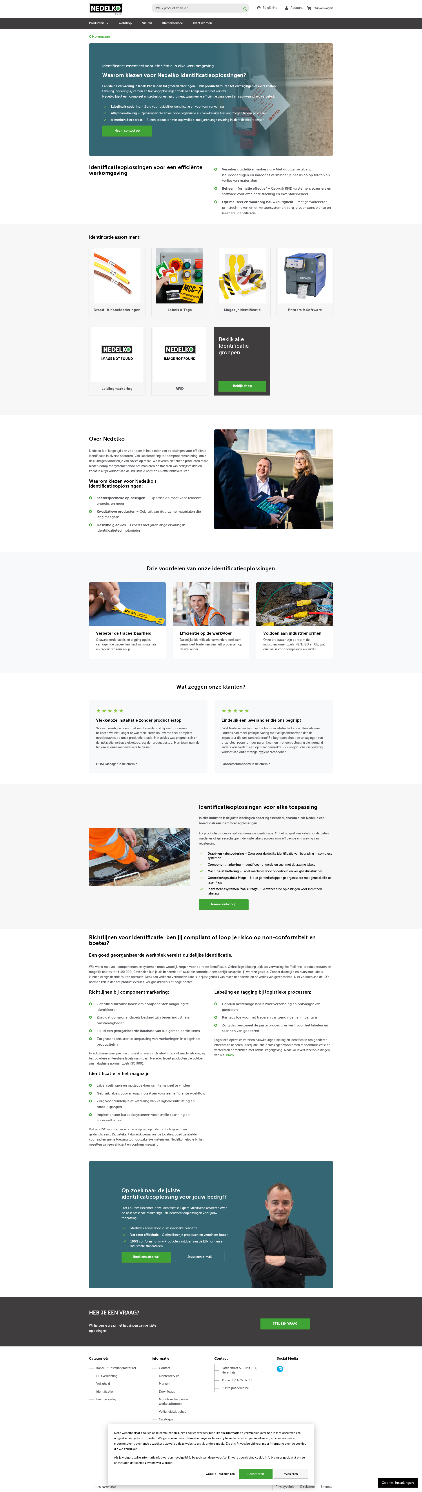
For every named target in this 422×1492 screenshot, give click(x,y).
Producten (96, 23)
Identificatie (104, 1391)
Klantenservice (172, 23)
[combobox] (200, 8)
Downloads (167, 1391)
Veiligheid (103, 1383)
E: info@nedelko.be (235, 1388)
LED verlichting (106, 1376)
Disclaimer (307, 1486)
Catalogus (166, 1419)
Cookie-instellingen (220, 1473)
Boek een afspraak (146, 1257)
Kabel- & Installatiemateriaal (116, 1368)
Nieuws (147, 23)
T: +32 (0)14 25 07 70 (237, 1380)
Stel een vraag (285, 1323)
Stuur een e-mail (199, 1257)
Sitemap (326, 1486)
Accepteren (255, 1473)
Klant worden (202, 23)
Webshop (125, 23)
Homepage (100, 37)
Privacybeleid (285, 1486)
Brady (230, 1055)
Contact (164, 1368)
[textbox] (200, 8)
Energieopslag (106, 1399)
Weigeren (291, 1473)
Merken (164, 1383)
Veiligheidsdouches (172, 1411)
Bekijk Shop (242, 386)
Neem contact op (127, 130)
